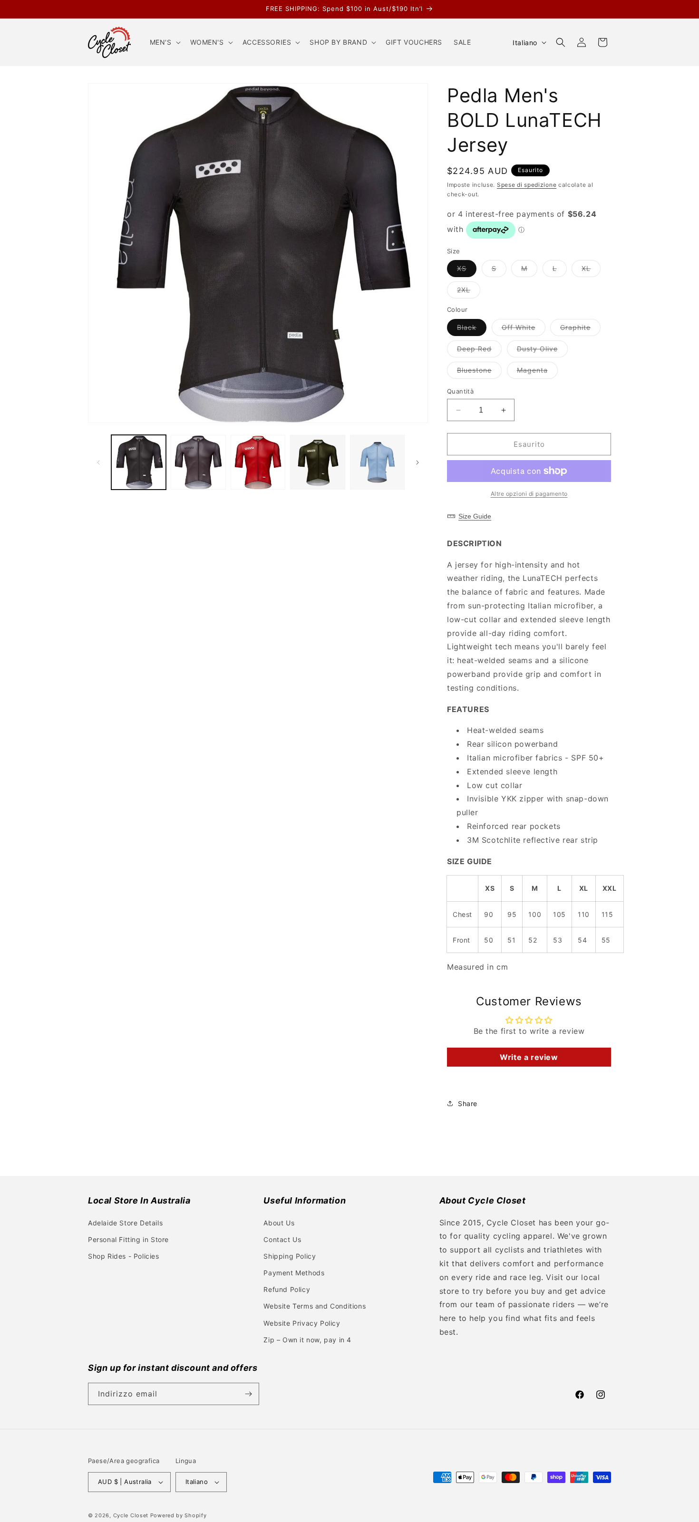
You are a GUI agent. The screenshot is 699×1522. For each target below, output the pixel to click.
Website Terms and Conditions (314, 1306)
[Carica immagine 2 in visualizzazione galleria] (198, 462)
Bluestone (479, 372)
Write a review (529, 1057)
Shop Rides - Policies (123, 1256)
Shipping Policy (289, 1256)
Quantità (460, 391)
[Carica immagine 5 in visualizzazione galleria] (377, 462)
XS (466, 270)
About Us (278, 1223)
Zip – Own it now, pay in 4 (307, 1340)
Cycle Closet (130, 1515)
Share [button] (467, 1103)
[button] (164, 42)
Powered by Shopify (178, 1515)
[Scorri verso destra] (417, 462)
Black (471, 329)
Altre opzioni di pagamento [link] (529, 493)
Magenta (537, 372)
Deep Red (479, 350)
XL (591, 270)
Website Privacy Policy (301, 1323)
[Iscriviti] (248, 1394)
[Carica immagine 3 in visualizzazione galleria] (258, 462)
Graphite (580, 329)
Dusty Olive (542, 350)
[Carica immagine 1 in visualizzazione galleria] (138, 462)
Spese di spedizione (526, 184)
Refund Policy (286, 1289)
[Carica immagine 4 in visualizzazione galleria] (317, 462)
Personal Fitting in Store (128, 1239)
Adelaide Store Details (125, 1223)
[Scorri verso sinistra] (98, 462)
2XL (468, 292)
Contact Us (282, 1239)
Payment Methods (293, 1273)
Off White (523, 329)
